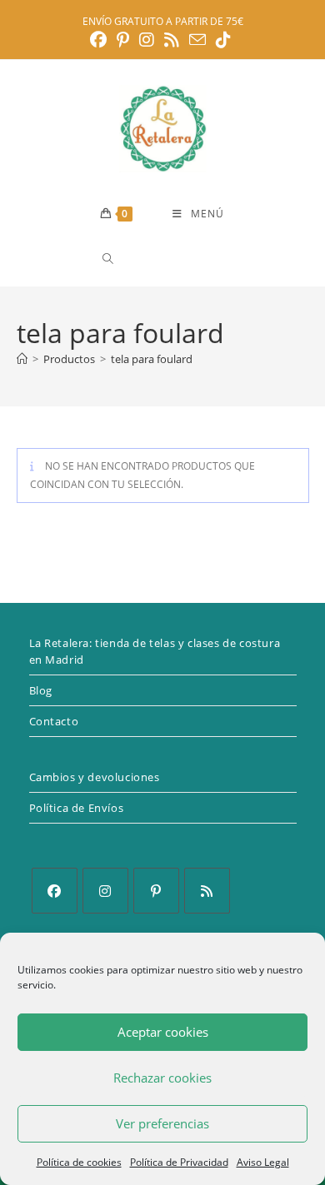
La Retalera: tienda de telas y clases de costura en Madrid (155, 651)
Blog (40, 690)
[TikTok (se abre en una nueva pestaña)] (223, 40)
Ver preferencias (162, 1123)
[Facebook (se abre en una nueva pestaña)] (101, 40)
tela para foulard (151, 358)
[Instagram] (105, 891)
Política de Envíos (76, 807)
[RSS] (207, 891)
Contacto (54, 721)
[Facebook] (55, 891)
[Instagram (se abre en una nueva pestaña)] (146, 40)
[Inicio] (22, 358)
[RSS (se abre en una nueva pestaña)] (171, 40)
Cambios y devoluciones (94, 776)
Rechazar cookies (162, 1077)
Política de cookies (79, 1162)
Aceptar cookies (163, 1031)
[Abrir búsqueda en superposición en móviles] (167, 258)
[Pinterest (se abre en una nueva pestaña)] (123, 40)
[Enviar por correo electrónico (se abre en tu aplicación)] (197, 39)
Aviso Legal (263, 1162)
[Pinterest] (156, 891)
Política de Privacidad (179, 1162)
